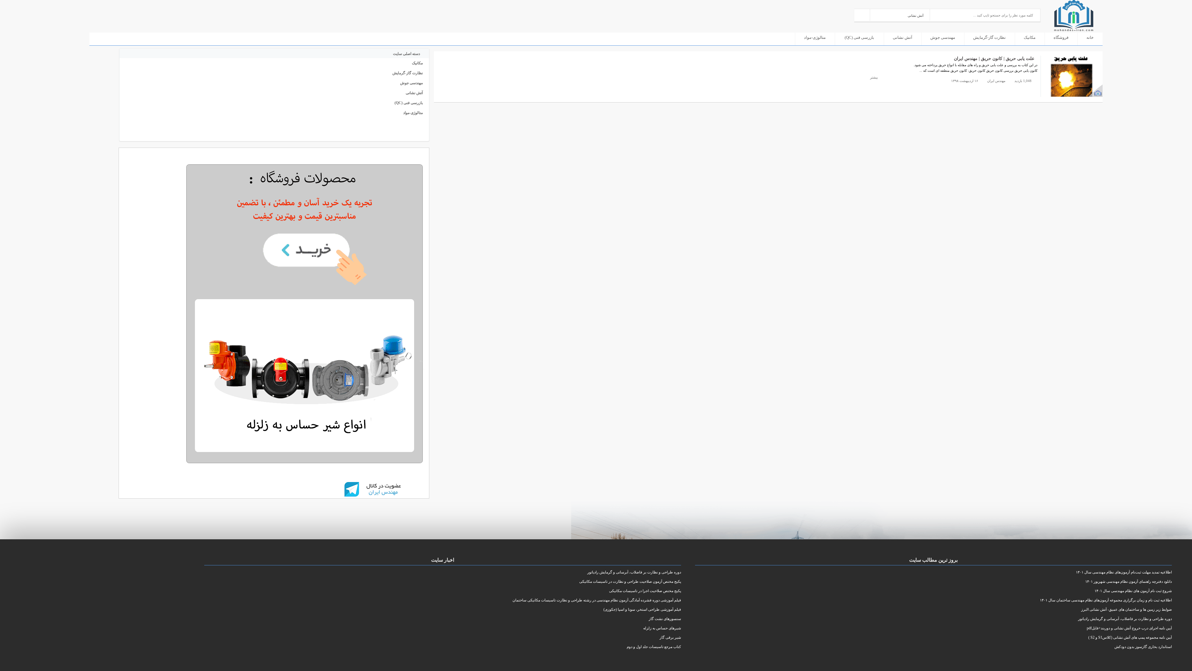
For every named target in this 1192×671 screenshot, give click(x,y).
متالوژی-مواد (815, 37)
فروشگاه (1061, 37)
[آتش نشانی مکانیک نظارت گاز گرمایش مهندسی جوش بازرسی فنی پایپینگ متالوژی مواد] (900, 15)
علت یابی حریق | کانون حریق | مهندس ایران (994, 58)
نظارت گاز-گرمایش (989, 37)
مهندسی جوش (942, 37)
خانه (1090, 37)
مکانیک (1030, 37)
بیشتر (873, 77)
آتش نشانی (902, 37)
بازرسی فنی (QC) (859, 37)
